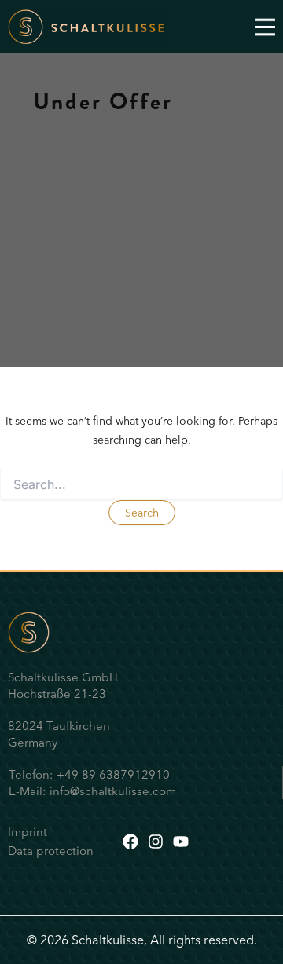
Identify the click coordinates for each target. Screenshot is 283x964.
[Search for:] (141, 485)
